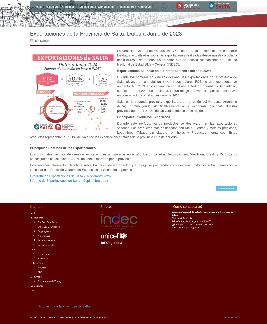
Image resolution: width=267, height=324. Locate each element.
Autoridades (44, 235)
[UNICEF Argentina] (114, 236)
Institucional (37, 217)
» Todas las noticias (226, 188)
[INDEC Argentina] (119, 221)
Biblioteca (43, 258)
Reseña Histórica (46, 240)
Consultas (36, 249)
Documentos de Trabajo (50, 281)
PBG (40, 272)
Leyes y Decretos (46, 244)
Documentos (37, 276)
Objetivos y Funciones (49, 226)
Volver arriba (230, 317)
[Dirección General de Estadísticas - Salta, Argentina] (204, 6)
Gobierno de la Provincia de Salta (64, 306)
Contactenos (37, 285)
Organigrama (45, 231)
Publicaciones (37, 263)
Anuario (42, 267)
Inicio (39, 7)
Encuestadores (126, 7)
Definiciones (44, 254)
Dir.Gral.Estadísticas (48, 222)
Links (33, 290)
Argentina (111, 242)
